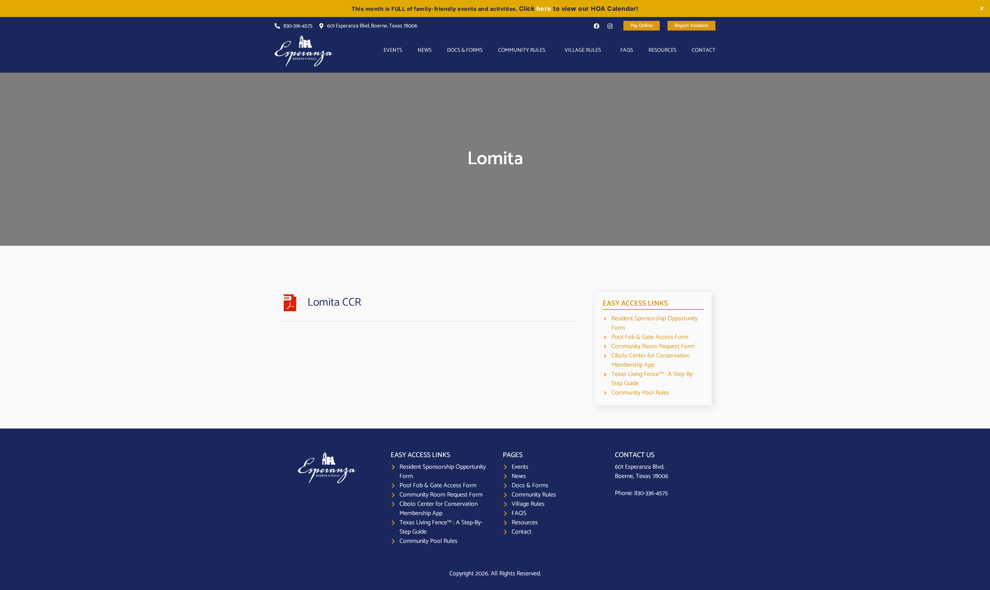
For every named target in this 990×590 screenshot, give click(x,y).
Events (393, 50)
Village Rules (583, 50)
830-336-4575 (651, 493)
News (425, 50)
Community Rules (521, 50)
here (543, 8)
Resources (662, 50)
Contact (703, 50)
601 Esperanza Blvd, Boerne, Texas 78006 (641, 471)
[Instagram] (610, 26)
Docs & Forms (465, 50)
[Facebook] (596, 26)
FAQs (626, 50)
